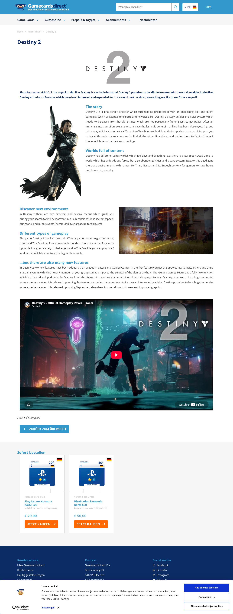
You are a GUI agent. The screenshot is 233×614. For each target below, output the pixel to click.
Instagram (162, 575)
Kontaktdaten (25, 570)
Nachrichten (148, 20)
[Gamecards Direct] (42, 7)
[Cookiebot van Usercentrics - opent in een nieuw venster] (20, 607)
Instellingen (48, 607)
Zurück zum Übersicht (47, 429)
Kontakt (91, 560)
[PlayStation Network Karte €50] (91, 494)
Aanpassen (205, 597)
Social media (162, 560)
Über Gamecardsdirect (31, 565)
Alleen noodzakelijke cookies (207, 606)
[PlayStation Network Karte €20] (42, 494)
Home (20, 31)
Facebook (162, 565)
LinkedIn (161, 570)
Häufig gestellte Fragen (31, 575)
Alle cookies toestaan (206, 587)
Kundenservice (28, 560)
